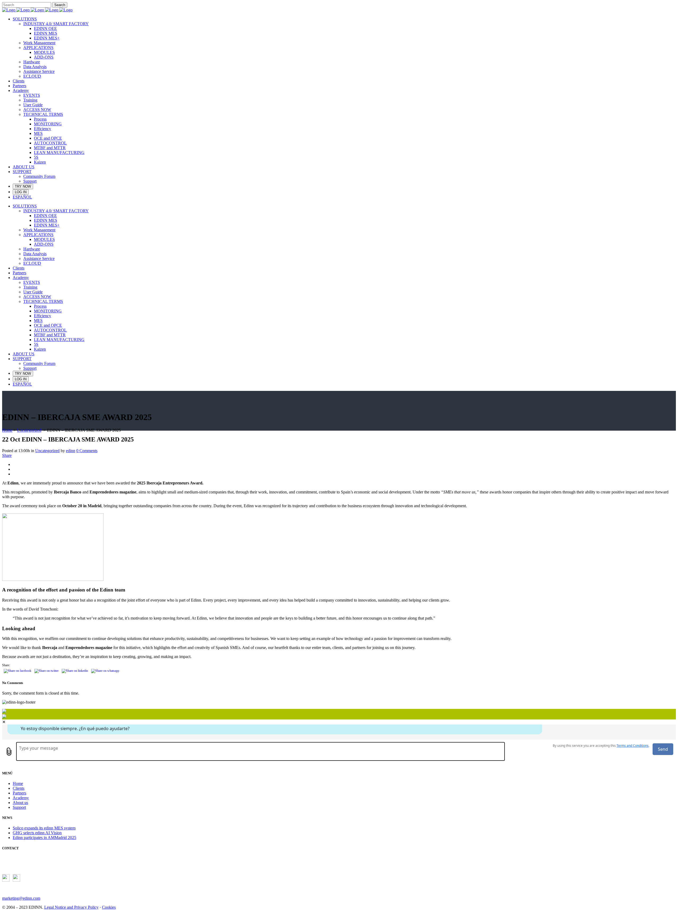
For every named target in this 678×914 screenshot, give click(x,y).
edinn (70, 450)
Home (7, 430)
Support (19, 807)
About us (20, 802)
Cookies (109, 907)
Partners (19, 793)
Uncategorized (29, 430)
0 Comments (86, 450)
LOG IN (20, 192)
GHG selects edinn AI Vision (37, 833)
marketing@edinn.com (21, 898)
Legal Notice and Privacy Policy (71, 907)
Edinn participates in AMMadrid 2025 (44, 837)
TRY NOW (23, 186)
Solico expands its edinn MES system (44, 828)
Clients (18, 788)
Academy (21, 798)
